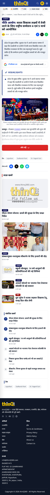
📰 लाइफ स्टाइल (34, 9)
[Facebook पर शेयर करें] (37, 34)
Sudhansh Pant (22, 159)
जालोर (4, 447)
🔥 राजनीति (14, 9)
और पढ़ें (23, 147)
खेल (3, 440)
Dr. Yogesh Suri (36, 159)
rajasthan (10, 159)
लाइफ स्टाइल (6, 433)
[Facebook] (3, 416)
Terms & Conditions (34, 429)
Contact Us (30, 443)
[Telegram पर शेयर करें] (27, 166)
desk (7, 34)
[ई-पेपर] (42, 3)
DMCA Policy (31, 436)
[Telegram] (16, 416)
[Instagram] (13, 416)
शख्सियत (5, 451)
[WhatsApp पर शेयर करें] (46, 34)
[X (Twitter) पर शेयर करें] (42, 34)
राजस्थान (9, 15)
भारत (3, 436)
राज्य (3, 429)
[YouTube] (10, 416)
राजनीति (4, 425)
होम (3, 15)
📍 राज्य (23, 9)
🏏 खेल (45, 9)
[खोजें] (37, 3)
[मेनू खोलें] (4, 3)
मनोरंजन (4, 443)
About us (30, 440)
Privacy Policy (31, 433)
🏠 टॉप (5, 9)
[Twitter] (6, 416)
